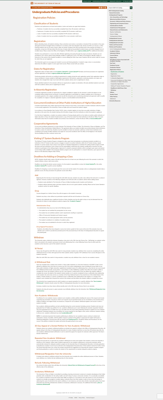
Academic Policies (115, 51)
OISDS (75, 397)
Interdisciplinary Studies (116, 25)
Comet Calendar (73, 71)
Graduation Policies (115, 67)
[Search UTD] (131, 7)
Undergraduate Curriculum (116, 42)
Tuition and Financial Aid (115, 44)
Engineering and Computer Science (119, 23)
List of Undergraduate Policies (118, 49)
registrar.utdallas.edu (83, 50)
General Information (114, 13)
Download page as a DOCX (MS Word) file (101, 7)
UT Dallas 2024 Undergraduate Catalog (69, 8)
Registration (114, 74)
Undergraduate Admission (116, 40)
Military (112, 92)
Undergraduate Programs (115, 15)
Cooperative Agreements (117, 83)
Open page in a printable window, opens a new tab (103, 7)
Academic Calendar (61, 71)
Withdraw (113, 90)
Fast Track (112, 63)
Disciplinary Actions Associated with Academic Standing (119, 60)
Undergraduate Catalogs (100, 1)
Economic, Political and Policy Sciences (120, 21)
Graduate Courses (114, 65)
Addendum (113, 98)
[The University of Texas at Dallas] (45, 3)
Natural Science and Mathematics (119, 30)
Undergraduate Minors (116, 36)
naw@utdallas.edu (66, 313)
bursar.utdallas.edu (95, 118)
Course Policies (114, 55)
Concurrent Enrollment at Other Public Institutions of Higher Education (121, 81)
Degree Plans (113, 57)
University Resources (114, 101)
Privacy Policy (82, 397)
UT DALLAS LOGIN (127, 1)
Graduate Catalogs (115, 1)
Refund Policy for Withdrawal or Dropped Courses (81, 365)
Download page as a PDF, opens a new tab (99, 7)
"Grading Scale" (72, 319)
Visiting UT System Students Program (120, 86)
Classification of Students (117, 71)
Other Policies (113, 96)
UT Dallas (71, 397)
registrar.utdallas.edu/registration (60, 73)
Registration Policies (115, 69)
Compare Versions (105, 7)
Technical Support (90, 397)
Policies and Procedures (115, 47)
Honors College (114, 34)
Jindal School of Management (117, 27)
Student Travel (113, 94)
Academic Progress (75, 201)
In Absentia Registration (117, 78)
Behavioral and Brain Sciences (118, 19)
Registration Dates (115, 76)
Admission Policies (115, 53)
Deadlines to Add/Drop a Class (119, 88)
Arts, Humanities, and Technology (118, 17)
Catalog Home (87, 1)
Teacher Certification (115, 32)
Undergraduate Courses (115, 38)
